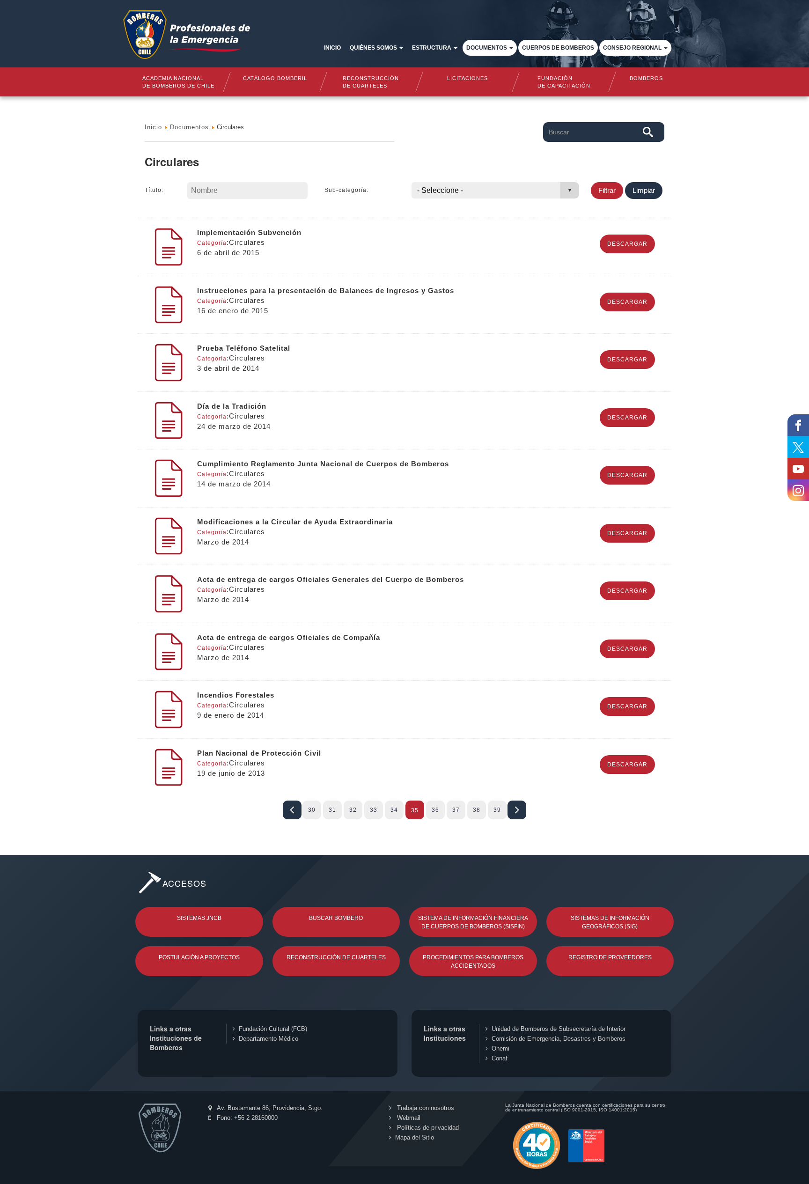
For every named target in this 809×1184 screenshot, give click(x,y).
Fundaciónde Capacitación (563, 81)
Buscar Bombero (336, 918)
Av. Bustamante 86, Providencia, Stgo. (269, 1107)
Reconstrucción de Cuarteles (336, 957)
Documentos (487, 47)
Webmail (407, 1117)
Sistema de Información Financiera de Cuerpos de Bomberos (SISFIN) (473, 922)
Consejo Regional (633, 47)
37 (456, 810)
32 (353, 810)
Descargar (627, 244)
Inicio (332, 47)
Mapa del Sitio (414, 1137)
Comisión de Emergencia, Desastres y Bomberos (558, 1038)
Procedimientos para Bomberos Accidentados (473, 961)
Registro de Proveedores (610, 957)
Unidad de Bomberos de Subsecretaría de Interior (558, 1028)
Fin (517, 810)
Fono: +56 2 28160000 (246, 1117)
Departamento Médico (268, 1038)
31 (332, 810)
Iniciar (292, 810)
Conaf (499, 1058)
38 (476, 810)
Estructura (432, 47)
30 (312, 810)
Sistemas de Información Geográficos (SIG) (610, 922)
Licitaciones (467, 78)
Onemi (500, 1048)
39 (497, 810)
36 (435, 810)
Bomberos (646, 78)
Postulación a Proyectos (199, 957)
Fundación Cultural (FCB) (273, 1028)
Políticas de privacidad (427, 1127)
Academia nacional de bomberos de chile (178, 81)
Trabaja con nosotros (424, 1107)
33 (373, 810)
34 (394, 810)
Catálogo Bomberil (275, 78)
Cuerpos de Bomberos (558, 47)
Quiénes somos (374, 47)
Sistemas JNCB (199, 918)
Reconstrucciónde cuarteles (371, 81)
